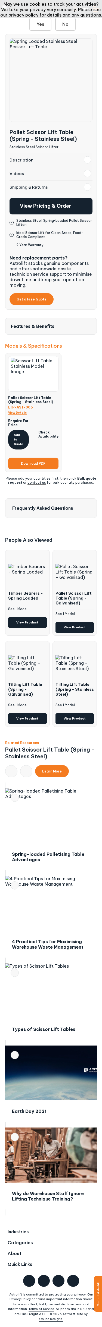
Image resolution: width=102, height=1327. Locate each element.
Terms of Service (41, 1309)
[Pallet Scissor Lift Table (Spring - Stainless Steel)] (51, 80)
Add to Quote (18, 439)
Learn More (52, 771)
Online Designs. (51, 1319)
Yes (40, 24)
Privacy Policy (20, 1299)
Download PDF (33, 463)
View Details (17, 412)
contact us (36, 482)
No (65, 24)
